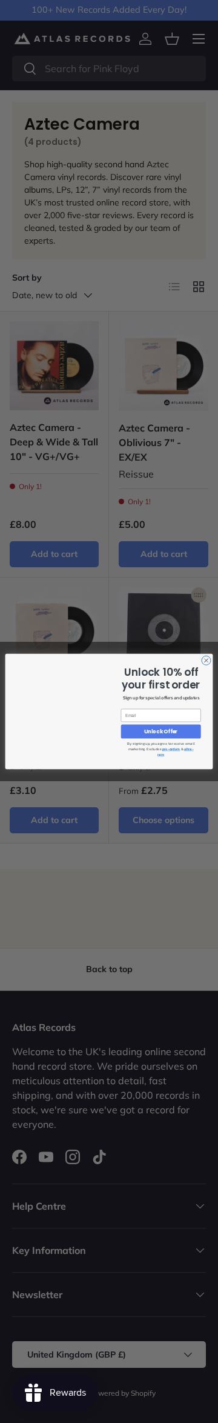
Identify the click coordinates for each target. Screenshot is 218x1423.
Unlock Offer (160, 731)
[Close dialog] (206, 660)
